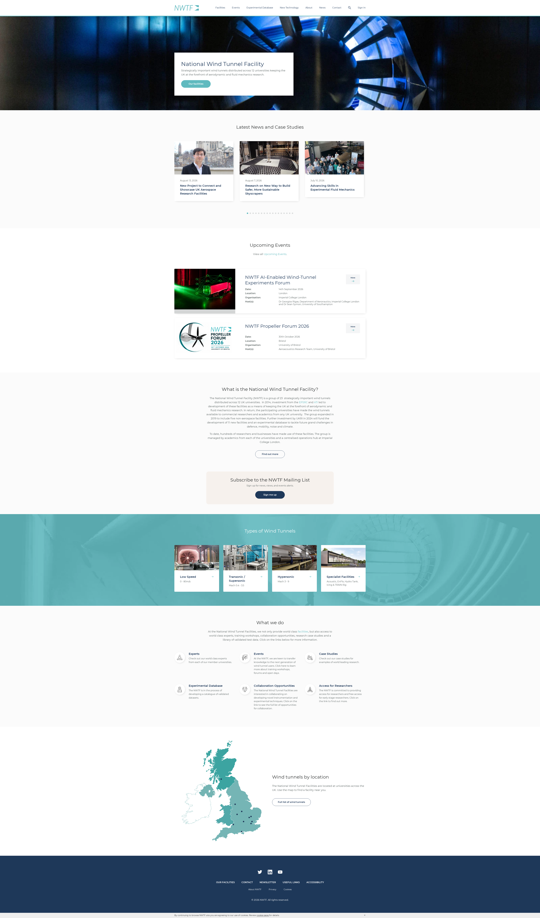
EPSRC (303, 402)
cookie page (263, 915)
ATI (316, 402)
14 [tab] (284, 213)
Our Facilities (225, 882)
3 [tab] (253, 213)
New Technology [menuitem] (289, 7)
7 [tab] (264, 213)
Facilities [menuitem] (220, 7)
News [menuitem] (322, 7)
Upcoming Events (275, 254)
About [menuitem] (308, 7)
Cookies (288, 889)
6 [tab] (261, 213)
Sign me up (270, 494)
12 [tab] (278, 213)
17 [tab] (292, 213)
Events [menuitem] (236, 7)
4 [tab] (256, 213)
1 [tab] (247, 213)
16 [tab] (289, 213)
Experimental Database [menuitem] (260, 7)
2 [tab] (250, 213)
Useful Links (291, 882)
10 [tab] (273, 213)
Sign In (362, 7)
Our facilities (196, 84)
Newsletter (268, 882)
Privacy (272, 889)
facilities (303, 631)
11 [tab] (275, 213)
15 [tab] (287, 213)
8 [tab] (267, 213)
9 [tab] (270, 213)
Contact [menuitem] (336, 7)
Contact (247, 882)
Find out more (270, 454)
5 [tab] (258, 213)
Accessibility (315, 882)
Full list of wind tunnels (291, 802)
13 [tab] (281, 213)
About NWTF (255, 889)
